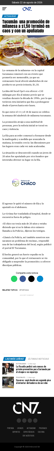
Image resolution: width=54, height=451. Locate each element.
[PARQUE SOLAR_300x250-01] (27, 183)
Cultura (41, 432)
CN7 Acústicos (28, 435)
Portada (24, 290)
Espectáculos (28, 432)
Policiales (43, 428)
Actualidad (31, 428)
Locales (20, 428)
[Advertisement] (27, 325)
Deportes (16, 432)
